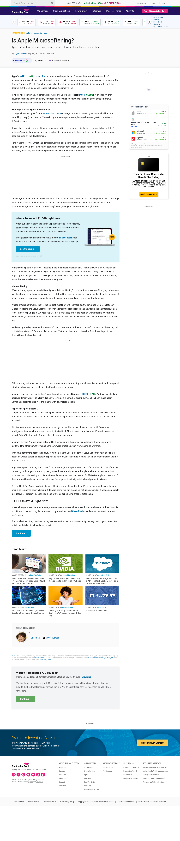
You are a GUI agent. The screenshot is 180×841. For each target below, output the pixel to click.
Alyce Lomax (20, 54)
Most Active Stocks (158, 19)
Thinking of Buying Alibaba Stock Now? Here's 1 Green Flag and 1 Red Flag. (64, 613)
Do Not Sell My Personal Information (152, 802)
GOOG (85, 394)
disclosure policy (44, 660)
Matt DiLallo (29, 607)
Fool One (87, 786)
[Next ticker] (149, 22)
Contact (62, 782)
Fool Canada (107, 771)
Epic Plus (87, 778)
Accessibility (141, 3)
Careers (62, 771)
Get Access (134, 126)
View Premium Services (152, 742)
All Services (88, 767)
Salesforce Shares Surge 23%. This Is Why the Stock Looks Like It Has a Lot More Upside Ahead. (101, 581)
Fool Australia (108, 767)
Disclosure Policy (49, 802)
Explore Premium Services (36, 33)
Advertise (62, 786)
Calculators (127, 775)
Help (164, 3)
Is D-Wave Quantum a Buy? (97, 610)
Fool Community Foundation (154, 778)
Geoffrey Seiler (104, 575)
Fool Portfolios (90, 782)
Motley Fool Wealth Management (155, 771)
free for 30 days (39, 658)
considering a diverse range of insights (100, 658)
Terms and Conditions (126, 802)
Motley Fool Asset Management (155, 767)
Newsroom (63, 778)
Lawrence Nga (67, 607)
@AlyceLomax (52, 638)
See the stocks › (27, 249)
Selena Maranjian (68, 575)
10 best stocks (66, 237)
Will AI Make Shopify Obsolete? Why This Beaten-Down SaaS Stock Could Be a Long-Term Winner (28, 581)
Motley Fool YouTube (32, 575)
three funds (78, 511)
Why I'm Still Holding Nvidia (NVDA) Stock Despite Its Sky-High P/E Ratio (64, 579)
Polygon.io (39, 782)
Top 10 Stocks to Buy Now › (155, 11)
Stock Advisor (89, 771)
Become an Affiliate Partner (153, 782)
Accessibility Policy (67, 802)
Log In (154, 3)
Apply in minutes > (148, 194)
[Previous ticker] (14, 22)
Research (62, 775)
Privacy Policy (33, 802)
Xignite (30, 782)
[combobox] (33, 3)
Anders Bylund (104, 607)
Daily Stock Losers (160, 26)
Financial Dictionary (130, 778)
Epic (86, 775)
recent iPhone (41, 76)
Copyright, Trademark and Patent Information (96, 802)
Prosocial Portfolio (52, 113)
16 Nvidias (85, 677)
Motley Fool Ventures (151, 775)
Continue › (21, 533)
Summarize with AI (59, 61)
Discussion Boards (130, 771)
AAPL (23, 76)
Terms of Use (19, 802)
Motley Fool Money (91, 789)
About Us (62, 767)
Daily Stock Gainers (157, 23)
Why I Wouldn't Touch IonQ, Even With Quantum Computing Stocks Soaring (28, 611)
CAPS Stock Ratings (131, 767)
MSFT (82, 95)
